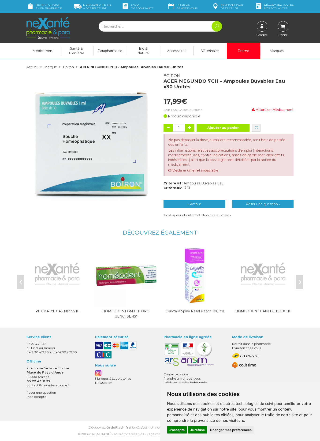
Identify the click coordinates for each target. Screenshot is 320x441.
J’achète (57, 303)
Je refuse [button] (197, 430)
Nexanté (104, 434)
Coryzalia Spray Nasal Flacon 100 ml (195, 311)
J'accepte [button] (177, 430)
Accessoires (176, 51)
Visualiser (126, 303)
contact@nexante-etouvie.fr (48, 385)
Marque (50, 67)
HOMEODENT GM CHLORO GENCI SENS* (125, 313)
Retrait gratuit (49, 6)
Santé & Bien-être (76, 50)
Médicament (43, 51)
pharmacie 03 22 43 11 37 (232, 6)
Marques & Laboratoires (113, 378)
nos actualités (279, 6)
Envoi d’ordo (142, 6)
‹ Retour (194, 204)
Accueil (32, 67)
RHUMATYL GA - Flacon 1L (57, 311)
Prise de (187, 6)
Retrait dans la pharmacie (251, 344)
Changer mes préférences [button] (231, 430)
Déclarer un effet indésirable (195, 170)
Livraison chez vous (246, 348)
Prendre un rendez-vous (182, 378)
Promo (243, 51)
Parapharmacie (110, 51)
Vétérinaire (210, 51)
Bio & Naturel (143, 50)
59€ (97, 6)
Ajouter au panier (223, 128)
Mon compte (36, 397)
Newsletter (103, 383)
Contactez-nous (176, 374)
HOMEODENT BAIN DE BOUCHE (263, 311)
